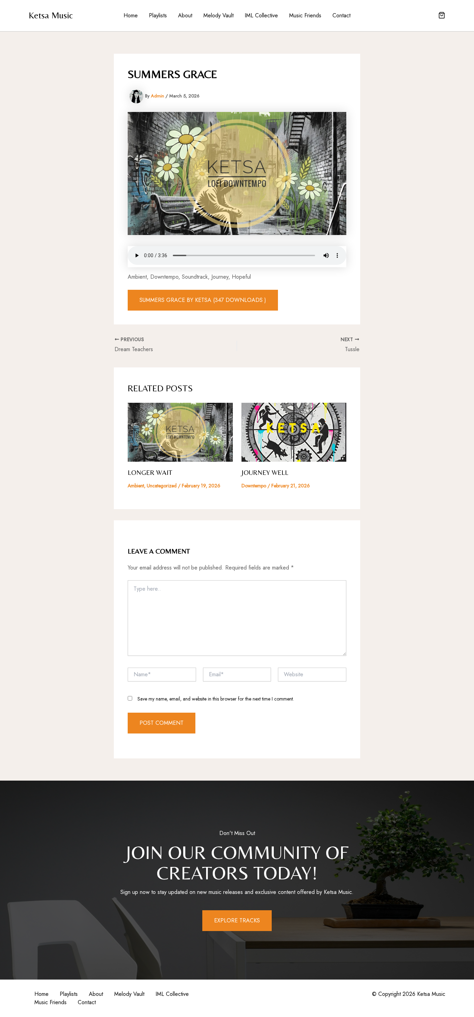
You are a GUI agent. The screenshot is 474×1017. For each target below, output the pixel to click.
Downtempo (254, 485)
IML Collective (261, 15)
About (185, 15)
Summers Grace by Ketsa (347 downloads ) (202, 300)
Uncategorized (162, 485)
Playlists (158, 15)
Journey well (265, 472)
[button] (441, 16)
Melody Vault (218, 15)
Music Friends (305, 15)
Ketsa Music (51, 15)
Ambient (136, 485)
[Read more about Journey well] (294, 432)
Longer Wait (150, 472)
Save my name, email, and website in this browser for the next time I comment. (215, 698)
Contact (341, 15)
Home (131, 15)
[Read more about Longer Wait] (180, 432)
